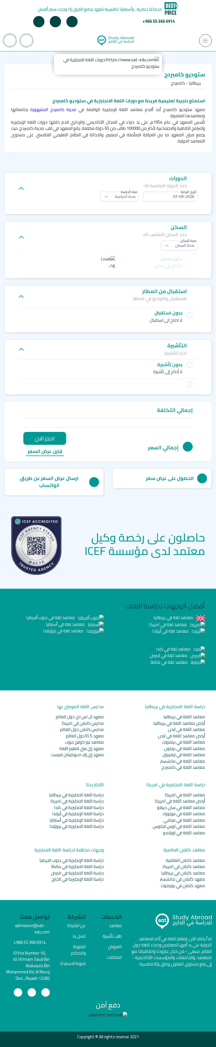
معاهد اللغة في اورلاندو (184, 833)
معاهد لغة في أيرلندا (170, 631)
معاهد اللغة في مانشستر (182, 761)
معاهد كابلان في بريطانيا (183, 873)
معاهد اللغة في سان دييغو (181, 807)
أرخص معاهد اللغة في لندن (181, 736)
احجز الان (45, 438)
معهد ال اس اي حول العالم (80, 717)
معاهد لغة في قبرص (169, 655)
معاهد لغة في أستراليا (66, 624)
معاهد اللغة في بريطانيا (184, 717)
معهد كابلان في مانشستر (182, 879)
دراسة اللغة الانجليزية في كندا (79, 807)
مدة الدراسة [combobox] (125, 196)
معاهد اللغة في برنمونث (183, 742)
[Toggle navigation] (205, 40)
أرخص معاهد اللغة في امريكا (180, 801)
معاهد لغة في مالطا (169, 662)
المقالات (114, 957)
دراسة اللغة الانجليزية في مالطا (77, 866)
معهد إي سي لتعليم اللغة (81, 748)
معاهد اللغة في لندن (186, 729)
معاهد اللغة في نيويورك (184, 814)
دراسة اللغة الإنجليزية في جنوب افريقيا (71, 860)
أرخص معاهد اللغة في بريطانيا (179, 723)
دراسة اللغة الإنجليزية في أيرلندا (78, 814)
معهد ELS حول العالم (85, 736)
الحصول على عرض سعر (170, 478)
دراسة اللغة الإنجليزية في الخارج (77, 879)
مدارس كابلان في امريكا (83, 723)
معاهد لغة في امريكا (168, 624)
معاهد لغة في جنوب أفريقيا (51, 617)
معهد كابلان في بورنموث (183, 885)
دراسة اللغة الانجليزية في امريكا (77, 801)
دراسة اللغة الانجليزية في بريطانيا (76, 795)
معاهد (115, 925)
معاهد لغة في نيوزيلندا (63, 631)
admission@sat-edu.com (32, 928)
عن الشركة (76, 925)
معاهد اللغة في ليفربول (184, 755)
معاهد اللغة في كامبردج (183, 767)
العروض (115, 946)
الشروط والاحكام (78, 949)
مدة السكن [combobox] (184, 245)
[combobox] (170, 196)
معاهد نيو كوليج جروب (84, 742)
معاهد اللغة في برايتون (184, 748)
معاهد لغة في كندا (173, 649)
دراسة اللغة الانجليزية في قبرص (77, 873)
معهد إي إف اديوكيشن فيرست (77, 755)
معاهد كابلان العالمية (185, 860)
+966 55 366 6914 (159, 21)
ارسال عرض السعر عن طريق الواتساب (49, 482)
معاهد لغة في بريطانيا (174, 617)
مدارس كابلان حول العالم (82, 729)
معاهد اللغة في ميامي (184, 820)
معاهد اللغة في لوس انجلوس (179, 826)
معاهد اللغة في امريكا (185, 795)
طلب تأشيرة (112, 936)
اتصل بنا (79, 936)
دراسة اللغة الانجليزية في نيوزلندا (77, 826)
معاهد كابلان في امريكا (184, 866)
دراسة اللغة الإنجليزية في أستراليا (77, 820)
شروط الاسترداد (73, 963)
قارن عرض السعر (45, 452)
